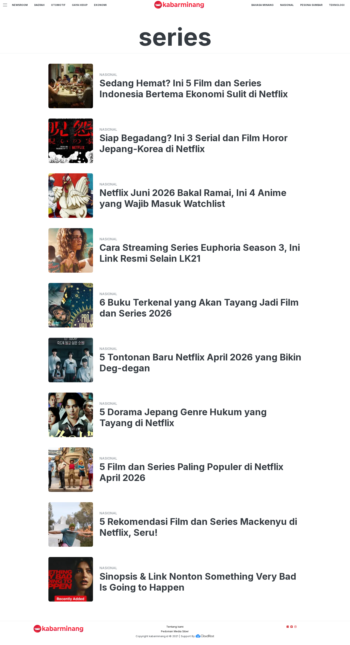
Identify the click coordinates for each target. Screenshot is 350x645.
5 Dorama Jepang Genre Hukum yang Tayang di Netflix (183, 417)
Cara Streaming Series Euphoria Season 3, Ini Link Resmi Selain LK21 (199, 253)
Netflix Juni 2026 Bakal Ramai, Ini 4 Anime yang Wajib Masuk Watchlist (192, 198)
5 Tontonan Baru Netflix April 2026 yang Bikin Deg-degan (200, 363)
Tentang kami (175, 626)
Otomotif (58, 4)
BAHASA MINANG (262, 4)
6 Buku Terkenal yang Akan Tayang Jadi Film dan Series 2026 (199, 308)
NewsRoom (20, 4)
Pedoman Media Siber (175, 631)
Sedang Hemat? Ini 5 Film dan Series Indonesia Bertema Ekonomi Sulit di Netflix (193, 89)
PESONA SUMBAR (311, 4)
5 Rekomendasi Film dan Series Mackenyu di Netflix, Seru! (198, 527)
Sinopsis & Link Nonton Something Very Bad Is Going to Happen (197, 582)
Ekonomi (100, 4)
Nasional (287, 4)
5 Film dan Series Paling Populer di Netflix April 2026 (191, 472)
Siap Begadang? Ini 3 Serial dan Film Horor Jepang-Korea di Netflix (193, 143)
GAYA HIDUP (80, 4)
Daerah (39, 4)
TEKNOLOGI (337, 4)
